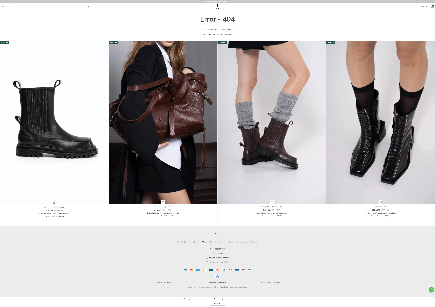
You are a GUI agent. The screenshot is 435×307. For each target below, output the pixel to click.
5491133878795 (219, 249)
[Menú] (4, 7)
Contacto (254, 242)
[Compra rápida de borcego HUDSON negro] (54, 202)
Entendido (217, 304)
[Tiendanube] (218, 283)
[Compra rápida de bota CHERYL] (381, 202)
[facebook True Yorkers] (220, 233)
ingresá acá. (224, 287)
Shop (204, 242)
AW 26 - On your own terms (187, 242)
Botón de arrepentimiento (238, 287)
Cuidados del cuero (217, 242)
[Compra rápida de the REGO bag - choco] (163, 202)
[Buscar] (88, 6)
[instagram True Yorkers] (215, 233)
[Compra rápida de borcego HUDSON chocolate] (272, 202)
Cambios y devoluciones (238, 242)
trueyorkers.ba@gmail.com (219, 258)
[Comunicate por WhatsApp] (431, 289)
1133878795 (219, 253)
